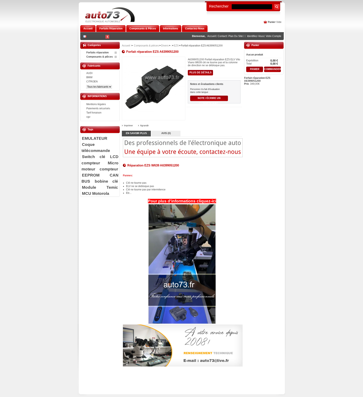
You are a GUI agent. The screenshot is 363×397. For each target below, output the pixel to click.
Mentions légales (96, 104)
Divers (164, 45)
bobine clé (106, 181)
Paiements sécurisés (98, 108)
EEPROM (91, 175)
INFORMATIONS (97, 96)
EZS (176, 45)
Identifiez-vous (255, 36)
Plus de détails (200, 72)
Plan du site (235, 36)
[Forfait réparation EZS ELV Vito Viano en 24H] (182, 264)
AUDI (89, 73)
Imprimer (128, 125)
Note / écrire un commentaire (209, 99)
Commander (272, 69)
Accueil (211, 36)
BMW (89, 77)
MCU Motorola (95, 193)
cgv (88, 116)
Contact (222, 36)
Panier (272, 22)
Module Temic (100, 187)
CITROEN (92, 81)
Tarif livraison (93, 112)
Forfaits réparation (97, 52)
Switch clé (93, 156)
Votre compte (273, 36)
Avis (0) (166, 133)
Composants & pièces (99, 56)
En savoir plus (136, 133)
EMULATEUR (94, 138)
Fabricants (94, 65)
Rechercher (219, 6)
